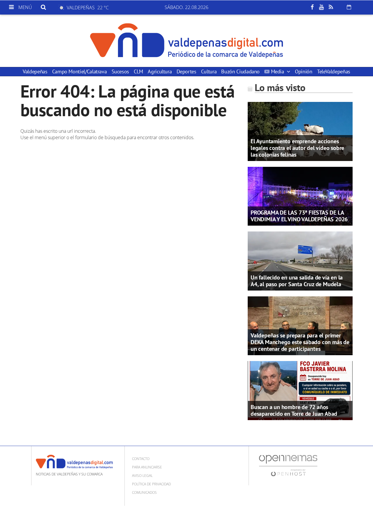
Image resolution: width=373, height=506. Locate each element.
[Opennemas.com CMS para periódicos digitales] (288, 465)
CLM (138, 71)
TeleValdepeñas (333, 71)
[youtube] (321, 7)
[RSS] (330, 7)
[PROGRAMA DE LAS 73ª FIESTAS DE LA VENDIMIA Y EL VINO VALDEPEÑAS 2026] (300, 195)
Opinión (303, 71)
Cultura (209, 71)
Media (277, 71)
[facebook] (312, 7)
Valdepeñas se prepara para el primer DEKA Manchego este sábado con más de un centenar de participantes (300, 342)
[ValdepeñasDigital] (186, 40)
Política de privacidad (151, 484)
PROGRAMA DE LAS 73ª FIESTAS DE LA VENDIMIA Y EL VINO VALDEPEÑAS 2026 (299, 216)
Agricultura (160, 71)
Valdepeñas (35, 71)
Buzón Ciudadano (240, 71)
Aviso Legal (142, 475)
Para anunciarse (147, 467)
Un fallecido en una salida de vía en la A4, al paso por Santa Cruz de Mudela (297, 281)
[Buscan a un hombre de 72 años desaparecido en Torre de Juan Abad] (300, 390)
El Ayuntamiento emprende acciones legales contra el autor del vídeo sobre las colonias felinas (297, 147)
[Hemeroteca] (349, 7)
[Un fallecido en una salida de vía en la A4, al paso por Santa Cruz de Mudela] (300, 260)
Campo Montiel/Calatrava (79, 71)
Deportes (186, 71)
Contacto (140, 458)
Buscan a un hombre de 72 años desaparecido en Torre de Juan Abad (294, 410)
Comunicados (144, 492)
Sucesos (120, 71)
